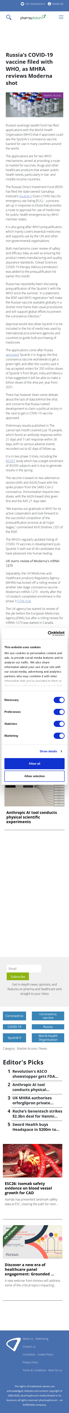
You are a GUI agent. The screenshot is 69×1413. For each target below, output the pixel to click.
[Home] (33, 17)
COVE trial (24, 601)
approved (12, 355)
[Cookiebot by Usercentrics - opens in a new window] (49, 633)
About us (28, 1338)
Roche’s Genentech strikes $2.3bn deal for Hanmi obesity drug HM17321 (37, 1116)
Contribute (29, 1354)
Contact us (29, 1346)
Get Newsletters (35, 4)
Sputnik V (25, 196)
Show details (48, 751)
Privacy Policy (30, 1362)
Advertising (41, 1338)
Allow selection (34, 776)
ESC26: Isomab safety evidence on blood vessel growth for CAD (28, 1188)
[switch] (59, 712)
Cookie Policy (45, 1354)
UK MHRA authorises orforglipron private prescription (32, 1102)
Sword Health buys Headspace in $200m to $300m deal (34, 1129)
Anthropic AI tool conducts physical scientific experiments (31, 817)
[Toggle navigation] (10, 17)
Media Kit (57, 4)
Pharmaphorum (13, 1344)
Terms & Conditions (34, 1370)
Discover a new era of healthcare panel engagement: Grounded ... (29, 1269)
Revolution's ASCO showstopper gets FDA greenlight (33, 1076)
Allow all (34, 763)
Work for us (55, 1370)
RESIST (10, 461)
